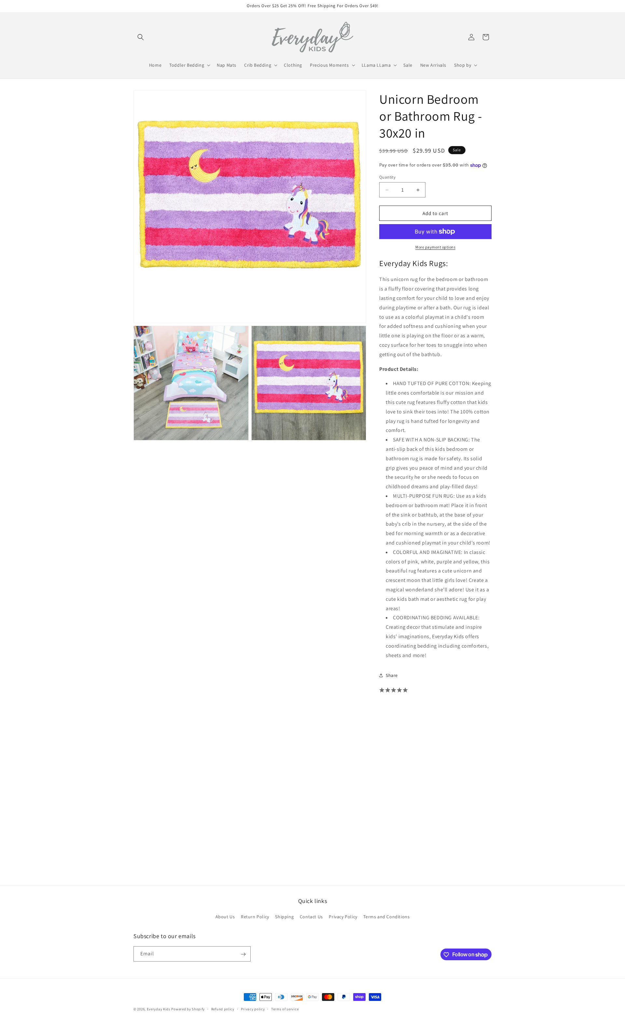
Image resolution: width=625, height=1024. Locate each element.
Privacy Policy (343, 917)
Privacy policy (253, 1008)
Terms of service (285, 1008)
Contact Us (311, 917)
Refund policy (222, 1008)
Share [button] (392, 675)
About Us (225, 917)
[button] (140, 37)
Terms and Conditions (386, 917)
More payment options (435, 247)
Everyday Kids (159, 1009)
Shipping (284, 917)
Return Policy (255, 917)
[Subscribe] (243, 954)
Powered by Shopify (188, 1009)
